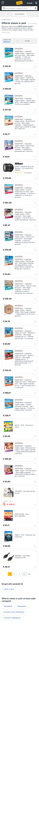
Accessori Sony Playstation (14, 612)
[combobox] (19, 8)
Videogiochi (21, 606)
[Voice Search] (35, 8)
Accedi (29, 3)
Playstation (8, 606)
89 (29, 574)
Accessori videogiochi (12, 618)
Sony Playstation (19, 14)
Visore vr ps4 (6, 19)
